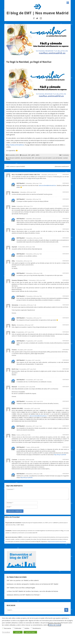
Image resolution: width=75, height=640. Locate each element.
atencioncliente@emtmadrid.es (47, 185)
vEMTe (37, 155)
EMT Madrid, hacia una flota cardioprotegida (21, 588)
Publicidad (18, 628)
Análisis (27, 628)
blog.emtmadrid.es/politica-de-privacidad (57, 541)
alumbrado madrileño (14, 158)
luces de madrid (46, 158)
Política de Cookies (55, 625)
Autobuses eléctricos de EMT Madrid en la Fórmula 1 (23, 595)
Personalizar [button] (6, 632)
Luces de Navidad (57, 158)
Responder (66, 174)
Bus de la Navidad (26, 158)
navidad (65, 158)
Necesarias (7, 628)
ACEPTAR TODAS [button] (30, 632)
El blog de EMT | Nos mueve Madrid (37, 13)
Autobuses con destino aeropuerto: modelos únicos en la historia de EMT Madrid (32, 584)
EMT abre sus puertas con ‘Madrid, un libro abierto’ (23, 580)
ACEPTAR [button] (17, 632)
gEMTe (33, 155)
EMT (29, 155)
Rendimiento (37, 628)
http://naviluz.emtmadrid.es (15, 145)
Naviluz (8, 159)
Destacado (24, 155)
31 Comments (65, 155)
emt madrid (38, 158)
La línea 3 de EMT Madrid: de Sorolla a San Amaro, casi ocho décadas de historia (32, 591)
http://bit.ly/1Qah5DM (60, 454)
